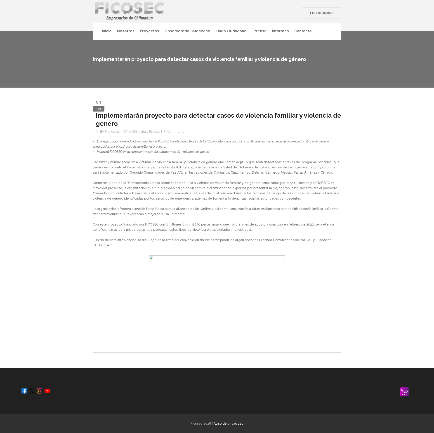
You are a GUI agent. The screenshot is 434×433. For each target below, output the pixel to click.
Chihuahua (140, 131)
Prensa (154, 131)
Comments (175, 131)
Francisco (112, 131)
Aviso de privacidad (228, 423)
